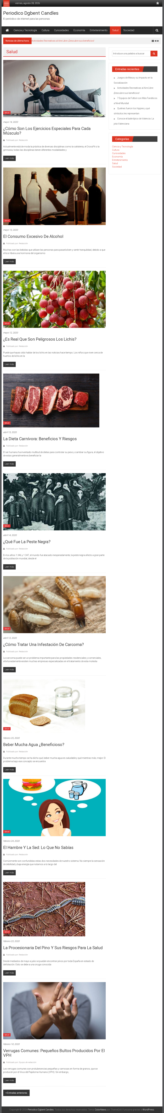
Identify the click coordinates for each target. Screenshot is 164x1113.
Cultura (45, 30)
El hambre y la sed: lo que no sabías (38, 847)
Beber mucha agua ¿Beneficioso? (33, 744)
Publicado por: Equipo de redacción (20, 1062)
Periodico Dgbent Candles (30, 13)
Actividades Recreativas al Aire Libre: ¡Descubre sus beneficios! (63, 40)
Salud (115, 30)
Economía (79, 30)
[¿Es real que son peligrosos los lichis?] (54, 299)
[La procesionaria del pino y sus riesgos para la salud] (44, 909)
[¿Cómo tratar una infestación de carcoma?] (54, 604)
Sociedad (128, 30)
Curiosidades (61, 30)
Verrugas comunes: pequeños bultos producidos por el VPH (54, 1053)
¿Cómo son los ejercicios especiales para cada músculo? (47, 131)
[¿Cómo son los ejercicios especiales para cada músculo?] (54, 88)
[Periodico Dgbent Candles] (7, 30)
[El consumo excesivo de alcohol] (54, 196)
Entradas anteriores (17, 1093)
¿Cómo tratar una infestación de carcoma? (43, 644)
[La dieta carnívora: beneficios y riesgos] (51, 400)
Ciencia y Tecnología (25, 30)
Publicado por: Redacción (16, 140)
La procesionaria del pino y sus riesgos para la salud (53, 947)
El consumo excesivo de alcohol (33, 236)
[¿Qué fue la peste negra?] (54, 501)
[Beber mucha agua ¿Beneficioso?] (44, 706)
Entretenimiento (98, 30)
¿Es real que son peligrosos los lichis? (39, 339)
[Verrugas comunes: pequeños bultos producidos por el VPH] (54, 1010)
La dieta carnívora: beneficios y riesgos (40, 438)
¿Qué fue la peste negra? (26, 541)
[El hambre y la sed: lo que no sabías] (54, 807)
